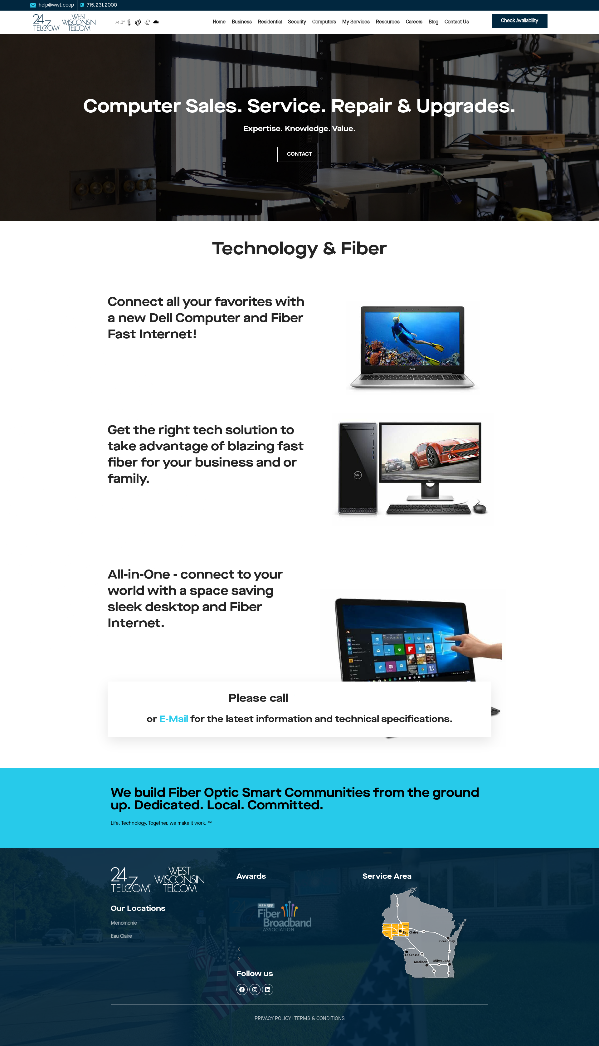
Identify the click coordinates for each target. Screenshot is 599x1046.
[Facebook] (242, 989)
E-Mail (173, 719)
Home (219, 22)
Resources (388, 22)
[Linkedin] (267, 989)
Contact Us (457, 22)
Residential (270, 22)
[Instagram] (255, 989)
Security (297, 22)
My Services (356, 22)
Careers (414, 22)
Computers (324, 22)
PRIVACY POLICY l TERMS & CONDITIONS (300, 1019)
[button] (284, 950)
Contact (299, 154)
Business (242, 22)
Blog (433, 22)
